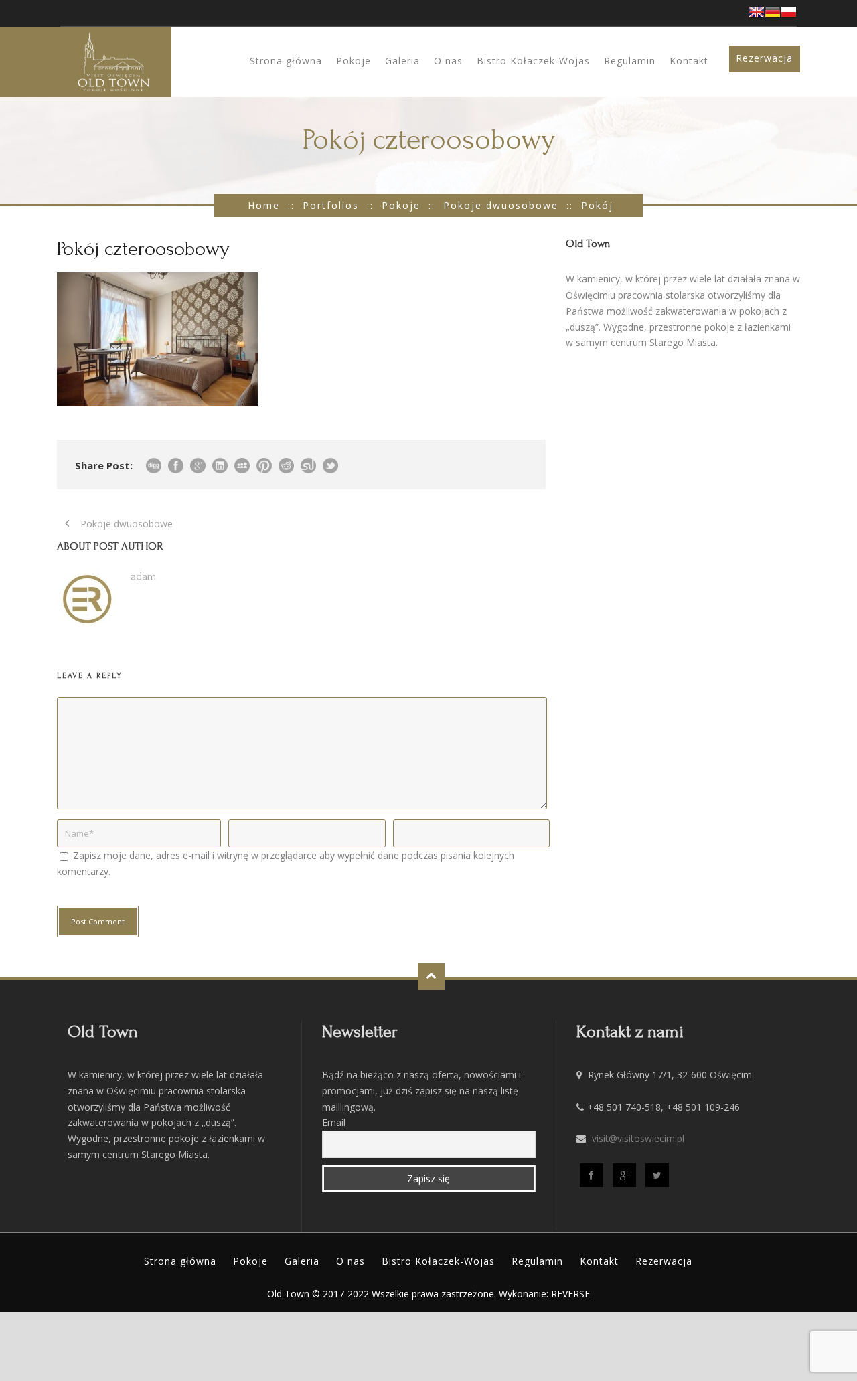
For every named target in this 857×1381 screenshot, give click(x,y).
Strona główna (286, 60)
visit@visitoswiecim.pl (638, 1138)
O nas (448, 60)
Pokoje (353, 60)
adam (143, 576)
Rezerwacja (764, 58)
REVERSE (570, 1293)
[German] (773, 15)
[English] (757, 15)
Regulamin (629, 60)
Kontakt (689, 60)
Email (333, 1122)
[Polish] (789, 15)
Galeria (402, 60)
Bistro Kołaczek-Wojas (533, 60)
